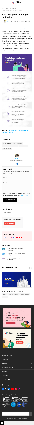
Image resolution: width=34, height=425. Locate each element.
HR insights (5, 294)
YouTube (20, 237)
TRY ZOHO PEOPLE (9, 223)
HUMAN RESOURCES (24, 146)
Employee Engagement (24, 294)
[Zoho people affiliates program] (17, 338)
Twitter (8, 237)
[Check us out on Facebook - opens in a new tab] (3, 389)
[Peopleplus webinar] (17, 317)
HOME (3, 8)
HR (13, 146)
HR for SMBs (13, 8)
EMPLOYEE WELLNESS (7, 146)
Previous (29, 268)
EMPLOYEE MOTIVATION (17, 143)
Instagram (11, 237)
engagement (21, 29)
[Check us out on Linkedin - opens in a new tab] (8, 389)
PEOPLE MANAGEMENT (7, 148)
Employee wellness (8, 29)
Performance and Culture (13, 294)
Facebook (5, 237)
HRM (17, 146)
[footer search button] (30, 414)
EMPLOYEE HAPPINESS (7, 143)
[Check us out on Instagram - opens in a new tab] (19, 389)
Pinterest (17, 237)
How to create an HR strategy (12, 291)
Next (31, 268)
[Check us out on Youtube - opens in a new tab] (12, 389)
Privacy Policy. (24, 195)
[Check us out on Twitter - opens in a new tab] (6, 389)
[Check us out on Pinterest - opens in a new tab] (16, 389)
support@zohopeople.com (11, 385)
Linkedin (14, 237)
